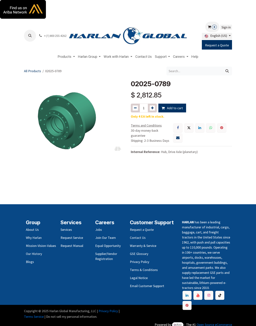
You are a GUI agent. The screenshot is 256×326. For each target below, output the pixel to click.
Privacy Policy (108, 311)
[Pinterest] (221, 127)
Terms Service (34, 316)
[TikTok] (219, 295)
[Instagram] (208, 295)
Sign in (226, 27)
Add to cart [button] (174, 108)
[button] (30, 36)
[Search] (227, 71)
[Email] (177, 137)
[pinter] (187, 305)
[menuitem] (66, 57)
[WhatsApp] (210, 127)
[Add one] (152, 108)
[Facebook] (177, 127)
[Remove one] (135, 108)
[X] (188, 127)
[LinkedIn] (199, 127)
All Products (32, 71)
